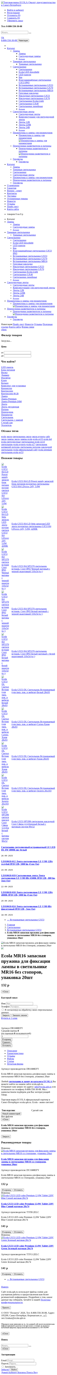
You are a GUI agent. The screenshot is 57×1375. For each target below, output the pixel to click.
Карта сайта (13, 209)
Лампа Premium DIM (11, 401)
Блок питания (8, 370)
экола (9, 436)
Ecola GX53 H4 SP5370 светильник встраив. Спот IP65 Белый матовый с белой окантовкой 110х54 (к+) (33, 654)
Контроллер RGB (10, 393)
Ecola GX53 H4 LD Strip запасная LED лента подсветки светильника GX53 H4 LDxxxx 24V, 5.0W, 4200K (31, 526)
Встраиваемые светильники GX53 (36, 85)
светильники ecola (30, 442)
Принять (6, 1308)
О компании (13, 185)
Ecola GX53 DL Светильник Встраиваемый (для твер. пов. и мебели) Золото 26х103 (33, 789)
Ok (2, 37)
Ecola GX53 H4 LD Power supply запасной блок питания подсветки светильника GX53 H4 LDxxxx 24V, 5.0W (32, 484)
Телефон (5, 1006)
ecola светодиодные (11, 442)
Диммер (5, 375)
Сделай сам (7, 422)
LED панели (25, 74)
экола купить (38, 436)
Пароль (4, 1363)
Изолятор (6, 378)
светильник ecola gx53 (12, 452)
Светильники (19, 66)
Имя (3, 1003)
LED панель (7, 367)
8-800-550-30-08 (9, 40)
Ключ (4, 380)
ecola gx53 (38, 439)
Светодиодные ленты (23, 111)
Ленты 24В (24, 127)
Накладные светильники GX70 (34, 98)
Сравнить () (13, 18)
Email (4, 1360)
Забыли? (5, 1369)
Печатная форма (15, 1064)
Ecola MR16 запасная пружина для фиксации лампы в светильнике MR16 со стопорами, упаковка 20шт (25, 1162)
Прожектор (6, 414)
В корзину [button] (6, 1039)
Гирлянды (18, 159)
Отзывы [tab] (11, 1056)
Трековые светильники (24, 61)
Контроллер (7, 391)
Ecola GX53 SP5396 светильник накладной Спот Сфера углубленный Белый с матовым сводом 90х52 (33, 824)
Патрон (5, 409)
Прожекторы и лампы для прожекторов (32, 132)
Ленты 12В (24, 122)
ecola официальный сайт (25, 449)
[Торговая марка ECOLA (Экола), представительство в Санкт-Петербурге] (28, 5)
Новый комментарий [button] (11, 1114)
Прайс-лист (13, 206)
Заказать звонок (20, 1015)
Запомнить (9, 1366)
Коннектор (6, 388)
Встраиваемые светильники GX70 (36, 88)
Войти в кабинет (15, 10)
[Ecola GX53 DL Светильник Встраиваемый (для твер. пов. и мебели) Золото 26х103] (5, 804)
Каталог (11, 48)
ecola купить (19, 444)
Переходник (7, 412)
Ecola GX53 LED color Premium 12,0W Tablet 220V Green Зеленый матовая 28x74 (27, 1247)
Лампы (16, 51)
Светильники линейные (31, 106)
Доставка (11, 196)
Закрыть (6, 1015)
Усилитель (6, 425)
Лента (4, 404)
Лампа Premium (9, 399)
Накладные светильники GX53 (34, 95)
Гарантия (11, 188)
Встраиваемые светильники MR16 (36, 90)
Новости (11, 201)
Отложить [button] (6, 1045)
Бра (20, 77)
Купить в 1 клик (9, 1018)
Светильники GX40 (29, 103)
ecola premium (45, 449)
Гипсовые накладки (28, 93)
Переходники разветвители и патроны (32, 146)
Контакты (12, 193)
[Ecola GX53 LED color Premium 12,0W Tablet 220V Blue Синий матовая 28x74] (28, 1198)
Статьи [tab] (10, 1061)
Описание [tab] (12, 1050)
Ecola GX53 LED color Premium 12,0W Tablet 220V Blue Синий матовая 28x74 (27, 1205)
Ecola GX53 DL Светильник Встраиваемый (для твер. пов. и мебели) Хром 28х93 (33, 757)
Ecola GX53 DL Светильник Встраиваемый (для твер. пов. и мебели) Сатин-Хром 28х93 (33, 724)
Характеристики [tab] (15, 1053)
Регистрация (13, 12)
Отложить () (13, 15)
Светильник (7, 417)
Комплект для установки (13, 385)
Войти (14, 1370)
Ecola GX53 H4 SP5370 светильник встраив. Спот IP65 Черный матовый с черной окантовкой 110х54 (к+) (31, 569)
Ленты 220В (25, 125)
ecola (3, 436)
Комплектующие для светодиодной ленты (34, 287)
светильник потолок (30, 447)
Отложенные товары (17, 198)
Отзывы (11, 204)
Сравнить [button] (6, 1042)
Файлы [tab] (10, 1058)
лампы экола (13, 439)
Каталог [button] (11, 164)
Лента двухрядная (10, 407)
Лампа (4, 396)
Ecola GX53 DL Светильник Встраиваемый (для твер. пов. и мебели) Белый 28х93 (33, 691)
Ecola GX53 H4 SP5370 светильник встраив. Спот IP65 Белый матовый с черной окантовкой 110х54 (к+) (30, 611)
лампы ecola (26, 439)
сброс (4, 329)
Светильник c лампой (12, 420)
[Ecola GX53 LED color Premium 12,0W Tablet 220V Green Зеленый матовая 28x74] (28, 1240)
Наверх (4, 1287)
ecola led (48, 439)
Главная (11, 924)
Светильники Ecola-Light (31, 101)
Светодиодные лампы (30, 56)
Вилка (4, 372)
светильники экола (22, 436)
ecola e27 (30, 444)
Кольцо (4, 383)
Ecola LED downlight (29, 72)
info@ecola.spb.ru (42, 1086)
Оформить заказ (15, 20)
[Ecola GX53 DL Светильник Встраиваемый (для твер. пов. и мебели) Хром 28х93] (5, 772)
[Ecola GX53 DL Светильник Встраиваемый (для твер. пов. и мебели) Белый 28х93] (5, 705)
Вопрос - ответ (14, 190)
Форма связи (27, 327)
